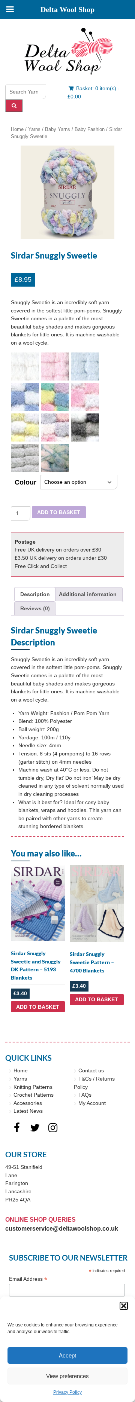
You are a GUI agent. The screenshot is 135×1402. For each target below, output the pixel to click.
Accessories (28, 1103)
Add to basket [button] (37, 1007)
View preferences (67, 1376)
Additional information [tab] (88, 594)
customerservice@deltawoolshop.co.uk (61, 1228)
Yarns (34, 129)
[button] (124, 1306)
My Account (92, 1103)
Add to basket (58, 512)
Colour (25, 482)
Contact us (91, 1070)
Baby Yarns (57, 129)
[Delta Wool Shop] (67, 51)
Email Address (28, 1279)
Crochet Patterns (34, 1095)
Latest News (28, 1111)
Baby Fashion (90, 129)
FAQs (85, 1095)
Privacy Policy (67, 1392)
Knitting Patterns (33, 1087)
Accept (67, 1355)
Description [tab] (35, 594)
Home (17, 129)
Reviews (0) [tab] (35, 608)
